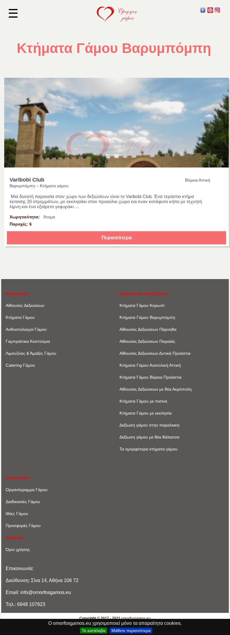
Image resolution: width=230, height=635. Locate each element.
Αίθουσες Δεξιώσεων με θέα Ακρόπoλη (155, 389)
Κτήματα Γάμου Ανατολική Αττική (150, 365)
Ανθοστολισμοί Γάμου (26, 329)
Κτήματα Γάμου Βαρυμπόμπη (147, 317)
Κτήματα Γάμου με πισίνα (143, 401)
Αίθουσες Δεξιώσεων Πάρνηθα (147, 329)
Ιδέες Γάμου (17, 513)
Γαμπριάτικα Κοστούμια (28, 341)
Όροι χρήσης (18, 549)
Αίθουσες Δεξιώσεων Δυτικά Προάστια (154, 353)
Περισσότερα (117, 237)
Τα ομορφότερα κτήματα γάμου (148, 449)
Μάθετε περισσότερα (131, 630)
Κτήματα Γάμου (20, 317)
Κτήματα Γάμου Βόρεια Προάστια (150, 377)
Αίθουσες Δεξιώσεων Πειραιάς (147, 341)
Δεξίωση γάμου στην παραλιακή (149, 425)
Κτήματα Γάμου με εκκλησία (145, 413)
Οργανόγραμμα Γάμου (27, 489)
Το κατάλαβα (93, 630)
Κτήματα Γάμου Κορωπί (141, 305)
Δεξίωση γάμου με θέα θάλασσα (149, 437)
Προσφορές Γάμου (23, 525)
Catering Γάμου (20, 365)
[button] (203, 11)
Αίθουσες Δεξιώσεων (25, 305)
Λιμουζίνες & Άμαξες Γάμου (31, 353)
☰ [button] (13, 13)
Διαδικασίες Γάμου (23, 501)
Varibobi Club (27, 180)
